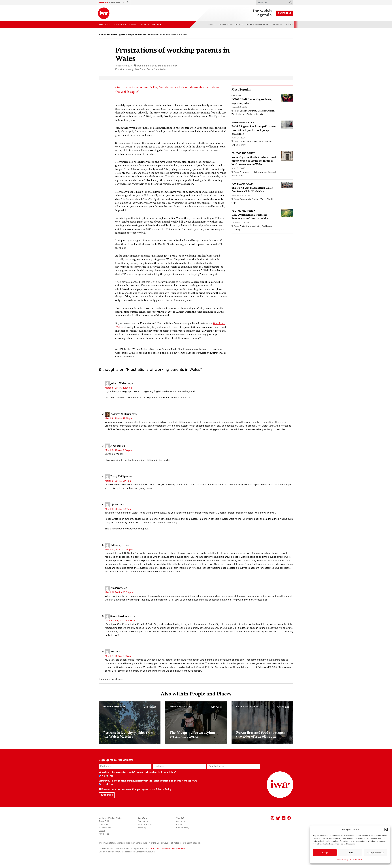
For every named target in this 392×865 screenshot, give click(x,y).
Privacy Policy (163, 789)
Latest (133, 24)
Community (245, 199)
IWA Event (140, 69)
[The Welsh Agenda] (262, 13)
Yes (111, 775)
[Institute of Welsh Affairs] (103, 13)
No (103, 775)
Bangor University (248, 111)
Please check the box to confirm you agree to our (136, 789)
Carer (242, 141)
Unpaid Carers (239, 145)
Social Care (153, 69)
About (212, 24)
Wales (163, 69)
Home (102, 34)
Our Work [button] (118, 24)
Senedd (272, 172)
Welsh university (255, 114)
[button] (385, 829)
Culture (277, 24)
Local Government (258, 172)
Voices (289, 24)
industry (129, 69)
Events (145, 24)
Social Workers (265, 141)
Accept (324, 852)
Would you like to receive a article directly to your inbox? (137, 772)
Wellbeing (256, 226)
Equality (119, 69)
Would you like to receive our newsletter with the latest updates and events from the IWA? (148, 780)
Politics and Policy (231, 24)
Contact (179, 824)
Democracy (143, 821)
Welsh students (239, 114)
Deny (350, 852)
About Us (180, 821)
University (262, 111)
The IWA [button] (103, 24)
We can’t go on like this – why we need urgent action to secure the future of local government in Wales (254, 161)
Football (255, 199)
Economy (244, 172)
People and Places (257, 24)
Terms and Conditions (160, 848)
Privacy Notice (356, 859)
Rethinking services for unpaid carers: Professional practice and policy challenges (254, 130)
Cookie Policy (342, 859)
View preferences (375, 852)
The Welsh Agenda (116, 34)
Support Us (285, 13)
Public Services (145, 824)
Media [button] (155, 24)
